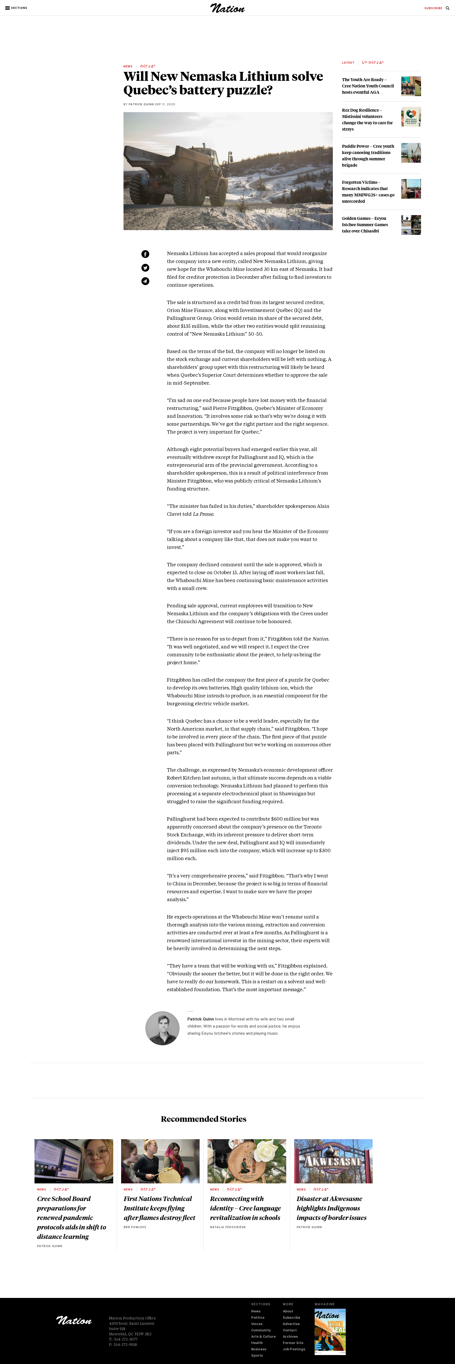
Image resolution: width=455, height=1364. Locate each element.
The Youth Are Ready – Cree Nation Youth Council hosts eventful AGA (368, 85)
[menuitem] (433, 9)
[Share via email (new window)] (145, 281)
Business (258, 1350)
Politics (257, 1318)
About (288, 1312)
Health (257, 1343)
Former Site (293, 1343)
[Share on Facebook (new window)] (145, 254)
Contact (290, 1331)
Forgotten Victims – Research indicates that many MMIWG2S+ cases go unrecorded (368, 191)
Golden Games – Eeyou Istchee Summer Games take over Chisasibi (365, 224)
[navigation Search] (448, 9)
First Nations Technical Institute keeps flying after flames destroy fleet (159, 1208)
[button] (16, 8)
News (255, 1312)
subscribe (433, 8)
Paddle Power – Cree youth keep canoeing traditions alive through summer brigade (368, 155)
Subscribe (291, 1318)
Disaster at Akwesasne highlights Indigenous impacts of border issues (332, 1208)
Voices (257, 1324)
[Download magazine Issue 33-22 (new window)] (330, 1332)
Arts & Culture (263, 1337)
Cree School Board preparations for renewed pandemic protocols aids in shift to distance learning (71, 1217)
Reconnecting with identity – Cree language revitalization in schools (245, 1208)
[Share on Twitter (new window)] (145, 268)
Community (261, 1331)
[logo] (227, 11)
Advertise (291, 1324)
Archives (290, 1337)
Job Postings (294, 1350)
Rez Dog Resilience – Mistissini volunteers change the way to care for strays (367, 119)
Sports (257, 1356)
